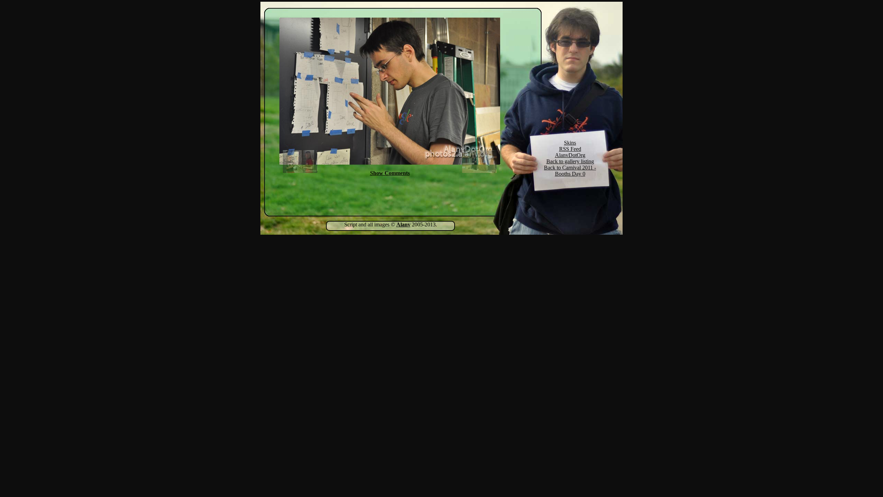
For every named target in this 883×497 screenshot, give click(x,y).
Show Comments (390, 173)
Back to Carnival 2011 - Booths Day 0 (570, 171)
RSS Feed (570, 149)
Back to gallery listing (570, 161)
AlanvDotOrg (570, 155)
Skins (570, 143)
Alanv (403, 224)
